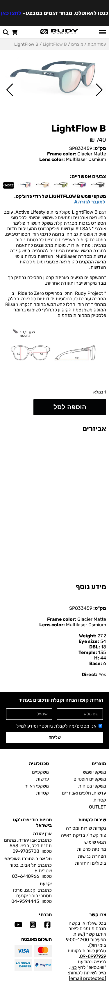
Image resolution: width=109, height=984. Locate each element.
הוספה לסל (69, 407)
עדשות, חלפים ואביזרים (84, 793)
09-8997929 (93, 956)
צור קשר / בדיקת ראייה (83, 835)
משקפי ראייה (36, 786)
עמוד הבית (96, 44)
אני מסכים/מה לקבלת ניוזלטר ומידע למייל (56, 726)
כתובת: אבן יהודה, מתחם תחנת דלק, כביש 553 (28, 842)
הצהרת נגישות (92, 856)
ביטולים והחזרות (90, 863)
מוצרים (77, 44)
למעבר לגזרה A (90, 202)
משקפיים (40, 772)
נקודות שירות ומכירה (86, 828)
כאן (73, 967)
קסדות (99, 800)
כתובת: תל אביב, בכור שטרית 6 (31, 867)
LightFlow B (55, 44)
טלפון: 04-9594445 (31, 901)
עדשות (42, 779)
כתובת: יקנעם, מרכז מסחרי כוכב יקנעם (32, 892)
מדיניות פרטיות (91, 849)
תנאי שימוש (95, 842)
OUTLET (97, 807)
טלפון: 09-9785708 (32, 851)
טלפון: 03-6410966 (32, 876)
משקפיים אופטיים (90, 779)
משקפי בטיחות (92, 786)
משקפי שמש (94, 772)
